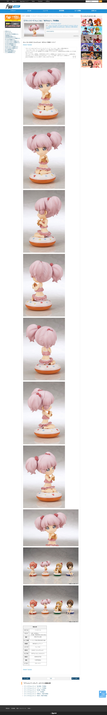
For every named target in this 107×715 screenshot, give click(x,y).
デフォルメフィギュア (43, 16)
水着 (72, 26)
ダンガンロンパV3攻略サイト (11, 34)
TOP (8, 1)
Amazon (25, 44)
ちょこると (54, 25)
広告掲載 (13, 708)
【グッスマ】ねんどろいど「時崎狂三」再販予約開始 (36, 693)
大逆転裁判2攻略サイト (10, 36)
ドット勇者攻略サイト (10, 52)
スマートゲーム (8, 32)
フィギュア (33, 16)
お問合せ (48, 1)
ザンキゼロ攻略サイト (10, 39)
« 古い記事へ (26, 678)
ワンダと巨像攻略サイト (10, 43)
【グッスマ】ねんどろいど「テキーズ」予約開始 (35, 688)
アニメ (50, 25)
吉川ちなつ (68, 26)
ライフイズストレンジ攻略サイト (12, 38)
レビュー (13, 10)
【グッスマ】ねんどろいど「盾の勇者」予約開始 (35, 686)
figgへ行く (14, 1)
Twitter (33, 1)
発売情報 (61, 10)
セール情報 (78, 10)
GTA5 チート (8, 31)
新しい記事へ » (75, 678)
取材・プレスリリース (21, 708)
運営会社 (8, 708)
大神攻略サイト (8, 35)
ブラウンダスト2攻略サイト (11, 48)
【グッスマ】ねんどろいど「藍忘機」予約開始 (34, 690)
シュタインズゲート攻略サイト (12, 41)
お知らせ (93, 10)
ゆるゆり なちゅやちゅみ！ (59, 26)
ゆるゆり (50, 26)
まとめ (29, 10)
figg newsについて (24, 1)
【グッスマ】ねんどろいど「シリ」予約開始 (34, 691)
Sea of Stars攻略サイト (10, 51)
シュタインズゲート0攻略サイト (12, 42)
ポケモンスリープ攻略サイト (11, 46)
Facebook (40, 1)
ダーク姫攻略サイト (9, 49)
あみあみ (30, 44)
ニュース (45, 10)
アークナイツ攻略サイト (10, 45)
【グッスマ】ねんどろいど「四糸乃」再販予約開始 (35, 695)
